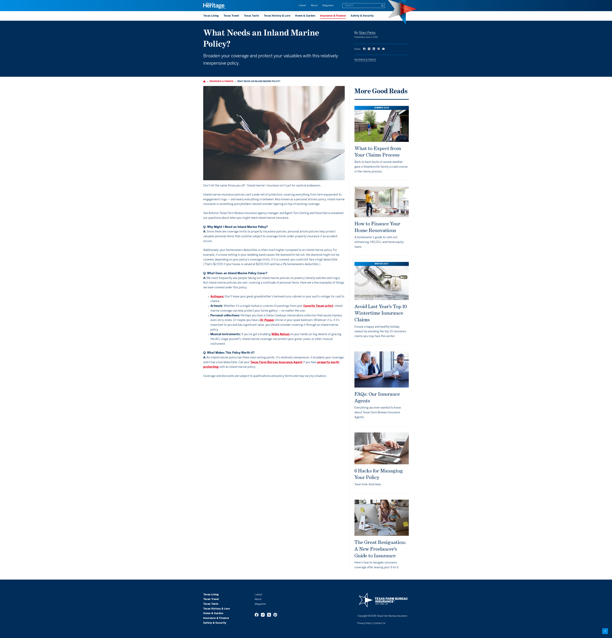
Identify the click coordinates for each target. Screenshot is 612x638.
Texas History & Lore (277, 16)
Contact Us (379, 623)
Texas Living (211, 16)
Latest (302, 5)
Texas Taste (251, 16)
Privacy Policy (364, 623)
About (314, 5)
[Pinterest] (378, 49)
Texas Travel (231, 16)
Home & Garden (305, 16)
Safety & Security (362, 16)
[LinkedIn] (374, 49)
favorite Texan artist (318, 306)
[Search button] (382, 5)
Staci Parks (367, 32)
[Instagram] (263, 615)
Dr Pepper (267, 320)
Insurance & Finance (333, 16)
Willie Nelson (280, 334)
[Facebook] (364, 49)
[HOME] (204, 81)
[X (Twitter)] (369, 49)
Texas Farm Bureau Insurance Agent (276, 362)
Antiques (216, 296)
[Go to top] (605, 631)
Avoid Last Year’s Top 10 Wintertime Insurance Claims (380, 312)
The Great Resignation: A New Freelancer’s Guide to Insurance (380, 548)
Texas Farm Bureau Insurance (392, 616)
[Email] (383, 49)
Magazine (328, 5)
